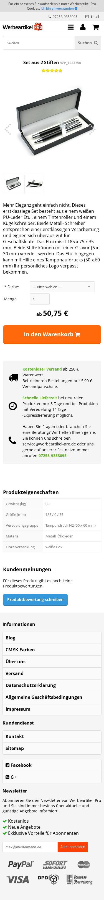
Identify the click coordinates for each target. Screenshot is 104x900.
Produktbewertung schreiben (35, 599)
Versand (15, 673)
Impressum (18, 709)
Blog (10, 638)
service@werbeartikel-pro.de (49, 444)
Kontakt (15, 736)
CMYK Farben (20, 650)
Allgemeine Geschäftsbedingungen (44, 697)
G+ (12, 777)
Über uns (16, 661)
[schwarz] (34, 184)
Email (94, 16)
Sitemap (15, 748)
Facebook (20, 765)
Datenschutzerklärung (31, 685)
